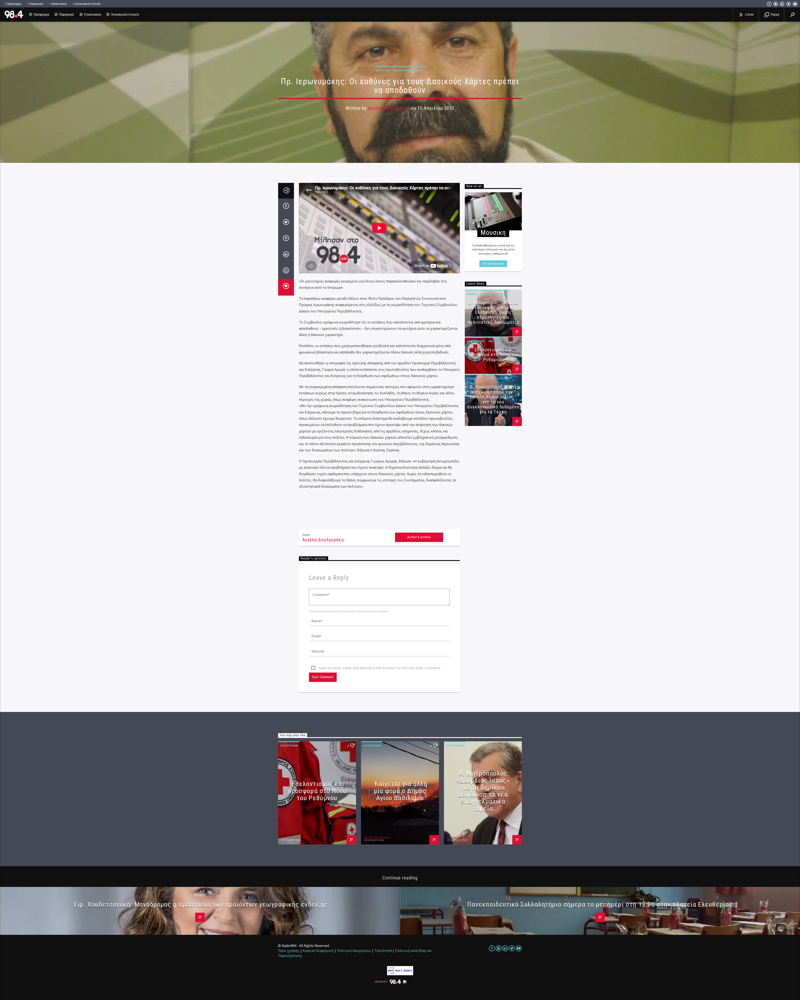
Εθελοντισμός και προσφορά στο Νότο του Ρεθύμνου (493, 355)
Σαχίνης (504, 378)
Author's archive (419, 537)
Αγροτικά (382, 70)
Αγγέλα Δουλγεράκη (389, 108)
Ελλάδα (486, 294)
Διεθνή (471, 294)
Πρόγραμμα (14, 3)
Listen (749, 14)
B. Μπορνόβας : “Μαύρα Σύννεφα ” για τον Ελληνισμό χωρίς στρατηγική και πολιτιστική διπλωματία (493, 312)
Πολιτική (502, 294)
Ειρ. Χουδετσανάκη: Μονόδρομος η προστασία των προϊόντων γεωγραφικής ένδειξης (201, 904)
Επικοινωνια (59, 3)
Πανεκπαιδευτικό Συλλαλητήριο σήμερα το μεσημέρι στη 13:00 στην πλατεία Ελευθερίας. (601, 904)
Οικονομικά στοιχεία (88, 3)
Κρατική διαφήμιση (318, 950)
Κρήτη (419, 70)
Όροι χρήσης (288, 950)
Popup (774, 14)
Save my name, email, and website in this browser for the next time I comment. (380, 668)
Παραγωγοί (36, 3)
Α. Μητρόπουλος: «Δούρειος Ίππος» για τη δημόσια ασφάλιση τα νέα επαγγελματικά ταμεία (483, 790)
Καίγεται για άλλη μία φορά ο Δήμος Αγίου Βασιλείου (400, 791)
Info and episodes (493, 263)
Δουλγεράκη (402, 70)
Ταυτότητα (383, 950)
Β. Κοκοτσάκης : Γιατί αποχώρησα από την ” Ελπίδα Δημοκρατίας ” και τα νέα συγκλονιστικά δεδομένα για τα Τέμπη (493, 399)
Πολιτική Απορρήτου (354, 950)
